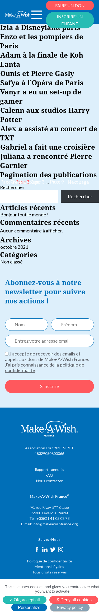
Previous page (25, 182)
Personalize (29, 607)
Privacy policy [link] (70, 607)
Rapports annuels (49, 469)
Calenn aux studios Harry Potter (44, 114)
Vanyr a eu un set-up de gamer (40, 96)
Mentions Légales (49, 566)
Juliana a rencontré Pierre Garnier (46, 160)
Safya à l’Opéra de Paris (41, 82)
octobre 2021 (14, 247)
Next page (78, 182)
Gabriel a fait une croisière (47, 146)
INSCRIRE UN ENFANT (70, 20)
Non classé (11, 262)
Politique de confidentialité (49, 561)
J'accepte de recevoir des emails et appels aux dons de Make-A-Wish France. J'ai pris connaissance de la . (47, 362)
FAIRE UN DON (70, 5)
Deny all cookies (75, 600)
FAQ (49, 475)
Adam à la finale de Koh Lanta (41, 59)
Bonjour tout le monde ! (24, 214)
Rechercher (12, 187)
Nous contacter (49, 481)
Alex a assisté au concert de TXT (48, 133)
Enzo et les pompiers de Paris (41, 41)
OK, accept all (26, 600)
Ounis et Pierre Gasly (37, 73)
